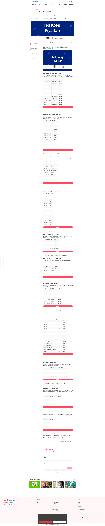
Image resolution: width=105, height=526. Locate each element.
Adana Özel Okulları (55, 509)
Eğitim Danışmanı (71, 4)
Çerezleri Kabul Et (45, 521)
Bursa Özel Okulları (55, 506)
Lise (52, 4)
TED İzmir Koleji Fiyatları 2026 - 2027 (33, 54)
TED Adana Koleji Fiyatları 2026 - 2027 (34, 51)
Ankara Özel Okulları (55, 502)
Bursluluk (79, 503)
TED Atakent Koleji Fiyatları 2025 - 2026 (34, 59)
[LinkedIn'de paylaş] (2, 264)
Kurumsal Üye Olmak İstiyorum (82, 517)
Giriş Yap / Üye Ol (71, 1)
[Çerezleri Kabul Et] (65, 515)
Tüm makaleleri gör (68, 453)
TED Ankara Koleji (45, 186)
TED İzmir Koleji (45, 255)
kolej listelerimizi (56, 437)
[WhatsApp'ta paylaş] (60, 18)
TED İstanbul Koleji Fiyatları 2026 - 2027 (34, 56)
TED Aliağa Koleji (45, 383)
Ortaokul (46, 4)
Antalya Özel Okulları (55, 505)
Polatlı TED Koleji (54, 433)
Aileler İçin (37, 9)
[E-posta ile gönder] (2, 266)
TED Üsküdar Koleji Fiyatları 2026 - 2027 (34, 46)
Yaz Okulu (79, 510)
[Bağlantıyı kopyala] (2, 267)
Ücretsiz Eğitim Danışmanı (81, 509)
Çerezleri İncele (59, 521)
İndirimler (65, 4)
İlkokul (40, 4)
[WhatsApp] (2, 259)
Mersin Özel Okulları (55, 510)
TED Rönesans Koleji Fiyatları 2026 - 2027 (33, 44)
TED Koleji (58, 153)
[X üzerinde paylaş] (2, 261)
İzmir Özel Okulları (55, 503)
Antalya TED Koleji (45, 310)
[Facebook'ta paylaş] (2, 262)
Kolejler (59, 4)
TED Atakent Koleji (46, 410)
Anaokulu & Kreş (33, 4)
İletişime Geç (58, 149)
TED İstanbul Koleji (46, 280)
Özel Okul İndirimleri (81, 505)
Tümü (74, 479)
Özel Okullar (79, 502)
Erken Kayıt (79, 506)
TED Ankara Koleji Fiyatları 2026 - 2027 (34, 49)
